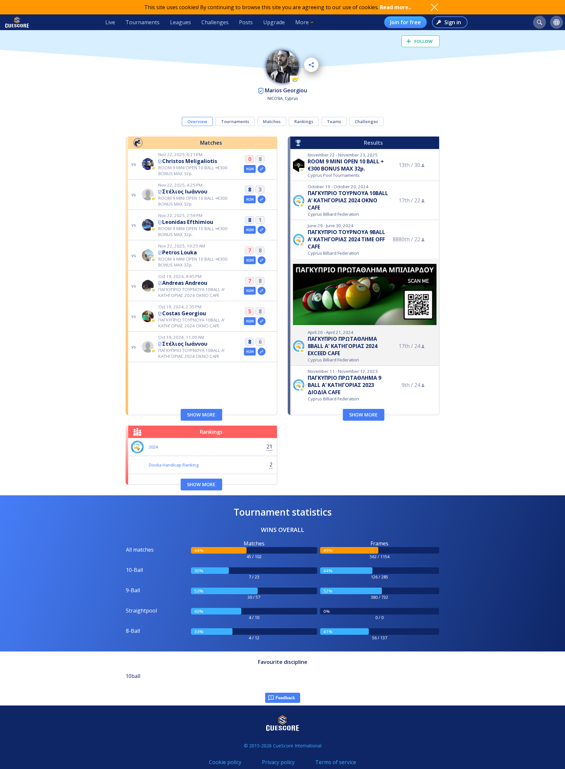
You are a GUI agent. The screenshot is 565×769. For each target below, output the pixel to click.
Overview (197, 121)
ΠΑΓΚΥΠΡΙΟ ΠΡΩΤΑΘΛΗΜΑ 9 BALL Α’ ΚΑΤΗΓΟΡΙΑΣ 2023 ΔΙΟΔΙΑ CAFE (344, 385)
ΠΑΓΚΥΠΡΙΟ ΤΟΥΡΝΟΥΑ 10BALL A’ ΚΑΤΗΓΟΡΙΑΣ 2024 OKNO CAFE (348, 200)
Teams (334, 121)
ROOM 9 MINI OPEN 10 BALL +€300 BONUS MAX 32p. (346, 165)
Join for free (405, 22)
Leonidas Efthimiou (187, 222)
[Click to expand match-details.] (261, 169)
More (302, 22)
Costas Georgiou (184, 313)
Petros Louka (179, 252)
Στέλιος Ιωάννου (184, 191)
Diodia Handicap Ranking (173, 465)
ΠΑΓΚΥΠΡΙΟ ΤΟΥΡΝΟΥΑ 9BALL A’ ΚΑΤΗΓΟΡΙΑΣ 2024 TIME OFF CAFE (346, 239)
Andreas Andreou (184, 282)
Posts (246, 22)
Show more (201, 415)
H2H (250, 169)
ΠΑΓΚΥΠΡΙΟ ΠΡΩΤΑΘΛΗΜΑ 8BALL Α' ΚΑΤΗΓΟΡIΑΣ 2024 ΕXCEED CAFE (342, 346)
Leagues (180, 22)
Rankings (303, 121)
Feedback (285, 697)
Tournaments (143, 22)
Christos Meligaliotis (189, 161)
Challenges (215, 22)
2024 (153, 447)
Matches (272, 121)
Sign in (452, 22)
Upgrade (274, 22)
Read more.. (395, 7)
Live (110, 22)
